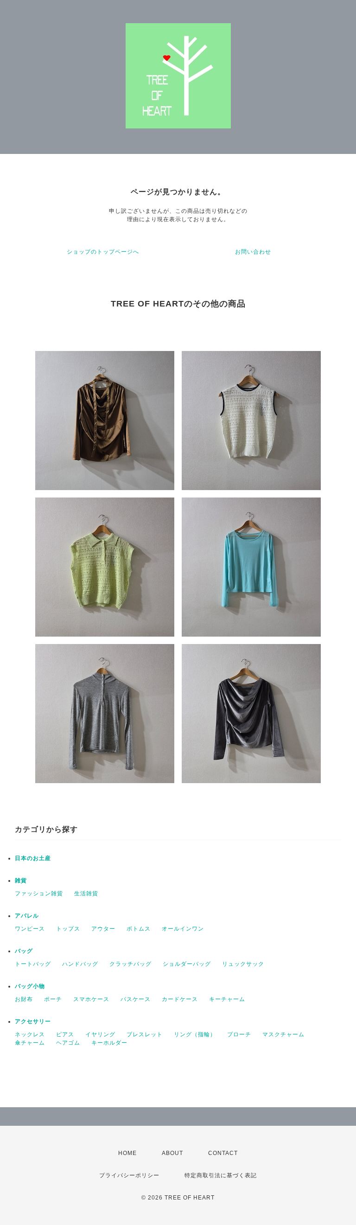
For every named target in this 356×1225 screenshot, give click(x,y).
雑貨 (21, 880)
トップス (68, 928)
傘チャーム (30, 1043)
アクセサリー (33, 1021)
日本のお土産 (33, 858)
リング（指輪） (195, 1034)
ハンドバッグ (80, 964)
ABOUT (172, 1153)
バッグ (24, 951)
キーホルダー (109, 1043)
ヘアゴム (68, 1043)
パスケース (136, 999)
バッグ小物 (30, 986)
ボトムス (139, 928)
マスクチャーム (283, 1034)
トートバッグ (33, 964)
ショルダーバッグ (187, 964)
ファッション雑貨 (39, 893)
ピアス (65, 1034)
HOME (127, 1153)
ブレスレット (145, 1034)
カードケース (180, 999)
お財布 (24, 999)
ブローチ (239, 1034)
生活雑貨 (86, 893)
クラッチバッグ (130, 964)
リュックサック (243, 964)
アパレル (27, 915)
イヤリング (100, 1034)
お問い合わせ (253, 252)
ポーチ (53, 999)
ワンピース (30, 928)
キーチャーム (227, 999)
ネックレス (30, 1034)
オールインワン (183, 928)
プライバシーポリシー (129, 1175)
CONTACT (223, 1153)
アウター (103, 928)
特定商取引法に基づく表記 (220, 1175)
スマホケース (91, 999)
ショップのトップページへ (103, 252)
